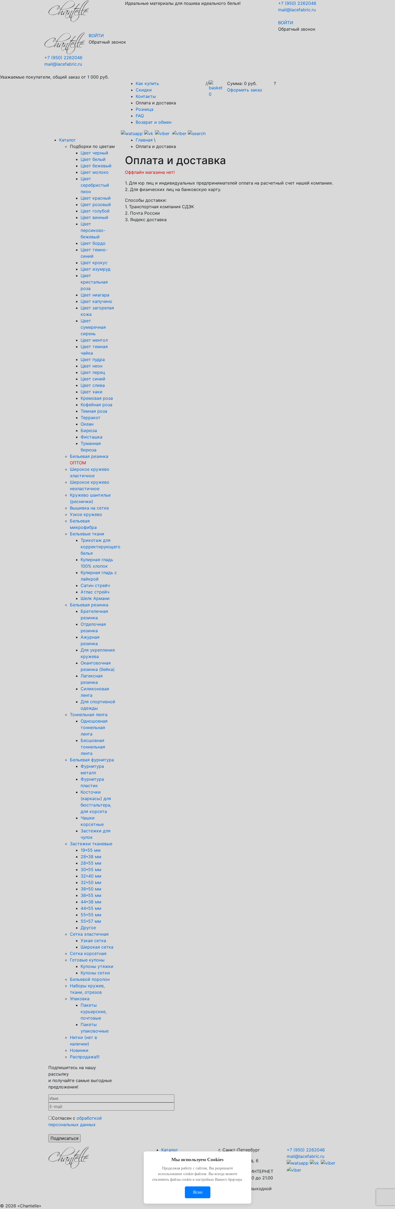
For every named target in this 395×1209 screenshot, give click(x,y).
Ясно (197, 1192)
